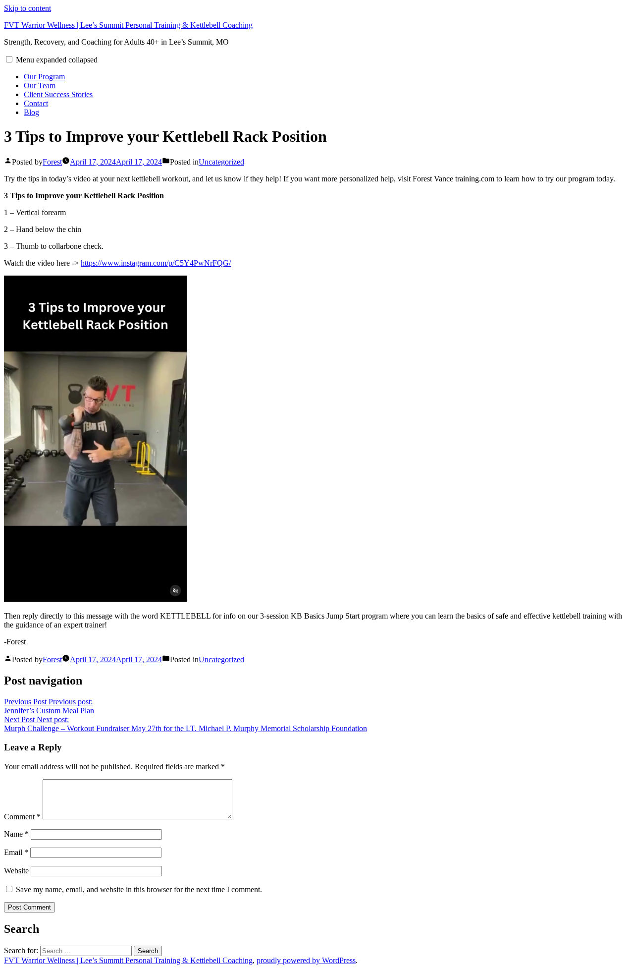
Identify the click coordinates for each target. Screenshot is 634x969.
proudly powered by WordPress (306, 960)
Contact (36, 103)
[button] (9, 59)
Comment (22, 816)
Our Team (39, 85)
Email (16, 852)
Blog (31, 112)
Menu (57, 60)
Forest (52, 162)
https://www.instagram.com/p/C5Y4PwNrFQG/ (156, 263)
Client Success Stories (58, 94)
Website (16, 870)
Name (16, 834)
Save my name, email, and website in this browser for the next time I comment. (139, 889)
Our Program (44, 76)
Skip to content (27, 8)
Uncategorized (221, 162)
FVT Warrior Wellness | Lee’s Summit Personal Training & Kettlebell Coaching (128, 25)
